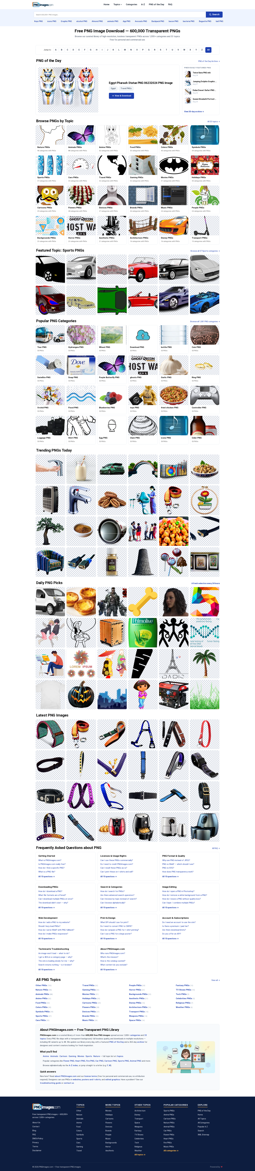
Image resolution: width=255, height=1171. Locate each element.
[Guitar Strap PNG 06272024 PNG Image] (50, 827)
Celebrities (139, 1139)
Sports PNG (123, 1061)
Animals (54, 1056)
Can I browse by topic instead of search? (118, 899)
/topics (119, 1056)
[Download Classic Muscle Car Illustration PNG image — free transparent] (173, 269)
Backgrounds (111, 1143)
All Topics (202, 1119)
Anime (46, 1056)
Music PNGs (89, 1020)
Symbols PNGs (44, 1011)
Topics (116, 4)
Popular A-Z (203, 1127)
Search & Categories (111, 887)
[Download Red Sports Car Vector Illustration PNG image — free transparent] (143, 300)
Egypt (113, 88)
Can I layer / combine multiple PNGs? (178, 903)
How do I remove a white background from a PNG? (184, 895)
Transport (139, 1119)
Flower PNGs (169, 1135)
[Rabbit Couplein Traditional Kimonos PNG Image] (112, 663)
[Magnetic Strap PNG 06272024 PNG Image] (204, 765)
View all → (215, 980)
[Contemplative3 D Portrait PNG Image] (173, 602)
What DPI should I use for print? (114, 922)
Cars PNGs (42, 1020)
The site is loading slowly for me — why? (56, 961)
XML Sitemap (203, 1135)
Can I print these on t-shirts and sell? (116, 872)
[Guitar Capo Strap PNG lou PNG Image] (173, 734)
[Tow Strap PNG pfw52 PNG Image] (173, 500)
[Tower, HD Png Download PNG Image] (173, 663)
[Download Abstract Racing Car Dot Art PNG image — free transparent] (81, 300)
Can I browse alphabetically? (112, 903)
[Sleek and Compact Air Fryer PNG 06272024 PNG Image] (173, 827)
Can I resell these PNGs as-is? (113, 868)
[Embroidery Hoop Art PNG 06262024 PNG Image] (204, 500)
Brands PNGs (90, 1016)
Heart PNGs (168, 1139)
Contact (35, 1126)
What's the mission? (109, 957)
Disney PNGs (137, 1003)
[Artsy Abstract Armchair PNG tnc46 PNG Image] (50, 562)
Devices (108, 1127)
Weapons (139, 1127)
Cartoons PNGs (91, 1003)
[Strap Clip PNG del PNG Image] (112, 734)
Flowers (108, 1123)
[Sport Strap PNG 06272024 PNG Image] (173, 796)
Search (201, 1131)
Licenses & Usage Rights (113, 856)
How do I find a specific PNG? (51, 868)
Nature (96, 1056)
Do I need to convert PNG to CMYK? (116, 926)
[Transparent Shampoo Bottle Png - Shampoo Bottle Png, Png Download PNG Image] (143, 632)
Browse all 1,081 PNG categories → (205, 321)
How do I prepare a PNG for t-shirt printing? (119, 930)
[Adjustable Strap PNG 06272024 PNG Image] (81, 827)
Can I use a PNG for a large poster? (116, 934)
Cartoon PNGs (170, 1119)
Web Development (48, 918)
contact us (69, 1083)
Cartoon (63, 1056)
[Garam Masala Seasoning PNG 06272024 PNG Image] (81, 531)
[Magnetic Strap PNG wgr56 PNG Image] (173, 765)
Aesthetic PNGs (138, 998)
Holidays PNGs (91, 998)
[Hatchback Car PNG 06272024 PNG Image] (112, 469)
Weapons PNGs (138, 1016)
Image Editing (169, 887)
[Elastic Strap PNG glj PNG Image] (112, 796)
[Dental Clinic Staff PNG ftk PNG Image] (143, 500)
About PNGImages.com (112, 949)
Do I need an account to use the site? (179, 922)
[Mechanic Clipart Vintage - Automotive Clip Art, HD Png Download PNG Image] (173, 632)
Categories (131, 4)
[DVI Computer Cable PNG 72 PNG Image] (81, 562)
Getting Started (46, 856)
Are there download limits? (174, 930)
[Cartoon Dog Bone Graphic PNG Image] (143, 602)
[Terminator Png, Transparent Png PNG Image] (112, 602)
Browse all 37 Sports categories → (205, 251)
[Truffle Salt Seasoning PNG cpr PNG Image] (112, 562)
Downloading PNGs (48, 887)
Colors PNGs (43, 1007)
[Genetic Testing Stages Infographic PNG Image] (204, 632)
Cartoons (109, 1119)
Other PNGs (44, 985)
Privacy (35, 1142)
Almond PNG (97, 21)
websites (77, 1079)
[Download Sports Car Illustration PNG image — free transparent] (204, 269)
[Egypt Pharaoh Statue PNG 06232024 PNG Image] (68, 89)
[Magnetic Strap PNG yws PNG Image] (50, 796)
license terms (90, 1076)
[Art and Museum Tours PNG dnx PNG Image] (204, 562)
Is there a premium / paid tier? (175, 926)
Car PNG (99, 1061)
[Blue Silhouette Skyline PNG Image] (112, 694)
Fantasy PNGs (184, 985)
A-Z (143, 4)
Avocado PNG (141, 21)
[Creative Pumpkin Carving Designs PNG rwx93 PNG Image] (81, 694)
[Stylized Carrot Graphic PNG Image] (143, 663)
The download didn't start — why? (53, 903)
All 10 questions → (46, 876)
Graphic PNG (66, 21)
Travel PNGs (126, 88)
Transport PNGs (138, 1011)
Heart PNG (80, 1061)
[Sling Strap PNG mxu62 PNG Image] (50, 765)
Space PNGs (137, 1020)
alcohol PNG (81, 21)
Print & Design (107, 918)
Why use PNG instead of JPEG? (176, 860)
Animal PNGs (169, 1127)
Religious (138, 1147)
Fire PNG (90, 1061)
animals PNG (112, 21)
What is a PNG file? (46, 872)
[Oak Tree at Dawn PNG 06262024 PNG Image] (50, 531)
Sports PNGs (44, 1016)
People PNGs (137, 985)
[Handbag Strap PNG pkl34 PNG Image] (81, 765)
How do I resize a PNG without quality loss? (181, 899)
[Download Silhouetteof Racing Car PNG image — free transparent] (50, 269)
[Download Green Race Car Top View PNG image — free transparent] (112, 300)
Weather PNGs (184, 1007)
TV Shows (139, 1135)
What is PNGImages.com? (49, 860)
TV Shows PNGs (185, 990)
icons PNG (51, 21)
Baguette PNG (205, 21)
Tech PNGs (182, 994)
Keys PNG (38, 21)
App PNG (126, 21)
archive (140, 1042)
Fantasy (138, 1131)
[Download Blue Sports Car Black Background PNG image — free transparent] (204, 300)
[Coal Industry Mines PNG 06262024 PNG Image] (143, 562)
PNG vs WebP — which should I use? (178, 864)
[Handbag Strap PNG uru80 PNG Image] (112, 765)
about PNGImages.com (66, 1076)
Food (78, 1127)
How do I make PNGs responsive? (53, 934)
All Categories (204, 1123)
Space (137, 1123)
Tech (137, 1143)
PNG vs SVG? (168, 868)
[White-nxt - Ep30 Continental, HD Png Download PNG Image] (50, 694)
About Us (36, 1122)
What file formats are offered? (52, 895)
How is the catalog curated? (112, 961)
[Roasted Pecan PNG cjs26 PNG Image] (112, 500)
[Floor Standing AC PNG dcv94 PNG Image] (50, 500)
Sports (89, 1056)
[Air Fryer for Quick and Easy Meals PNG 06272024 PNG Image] (204, 827)
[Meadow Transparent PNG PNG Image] (204, 694)
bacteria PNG (188, 21)
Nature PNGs (44, 990)
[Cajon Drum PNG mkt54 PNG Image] (112, 632)
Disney (137, 1115)
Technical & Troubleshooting (53, 949)
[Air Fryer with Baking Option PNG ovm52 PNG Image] (112, 827)
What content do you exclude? (113, 965)
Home (106, 4)
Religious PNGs (184, 1003)
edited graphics (112, 1079)
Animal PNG (135, 1061)
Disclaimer (36, 1150)
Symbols (80, 1135)
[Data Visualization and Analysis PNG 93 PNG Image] (173, 469)
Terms (35, 1146)
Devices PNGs (90, 1011)
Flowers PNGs (90, 1007)
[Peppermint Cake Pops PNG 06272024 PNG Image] (173, 562)
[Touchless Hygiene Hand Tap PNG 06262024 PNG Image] (50, 469)
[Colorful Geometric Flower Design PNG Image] (81, 663)
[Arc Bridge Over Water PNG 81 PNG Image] (143, 469)
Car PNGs (168, 1131)
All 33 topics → (213, 121)
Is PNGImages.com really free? (52, 864)
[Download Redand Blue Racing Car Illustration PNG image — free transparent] (50, 300)
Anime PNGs (43, 998)
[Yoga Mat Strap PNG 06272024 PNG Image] (50, 734)
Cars (78, 1143)
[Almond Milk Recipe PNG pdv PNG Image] (81, 469)
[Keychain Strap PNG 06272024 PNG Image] (204, 734)
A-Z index (73, 1065)
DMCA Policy (37, 1138)
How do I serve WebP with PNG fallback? (56, 930)
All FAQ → (216, 848)
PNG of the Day (156, 4)
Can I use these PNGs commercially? (116, 860)
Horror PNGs (137, 990)
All (208, 50)
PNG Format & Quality (173, 856)
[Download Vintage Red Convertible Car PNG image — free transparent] (143, 269)
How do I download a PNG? (50, 891)
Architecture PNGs (140, 1007)
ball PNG (219, 21)
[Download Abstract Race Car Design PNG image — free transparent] (112, 269)
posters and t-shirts (91, 1079)
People (108, 1135)
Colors (79, 1131)
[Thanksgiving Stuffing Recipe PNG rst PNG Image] (204, 469)
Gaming (72, 1056)
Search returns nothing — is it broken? (55, 965)
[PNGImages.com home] (42, 4)
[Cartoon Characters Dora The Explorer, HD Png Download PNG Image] (143, 694)
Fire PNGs (168, 1143)
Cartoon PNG (110, 1061)
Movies (81, 1056)
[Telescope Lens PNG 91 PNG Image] (112, 531)
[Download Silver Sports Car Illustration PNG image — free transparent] (81, 269)
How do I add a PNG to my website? (54, 922)
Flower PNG (68, 1061)
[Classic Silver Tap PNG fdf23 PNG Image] (81, 500)
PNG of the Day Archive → (209, 61)
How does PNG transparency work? (178, 872)
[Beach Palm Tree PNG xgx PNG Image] (204, 663)
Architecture (140, 1111)
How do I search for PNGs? (112, 891)
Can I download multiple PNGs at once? (55, 899)
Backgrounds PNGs (140, 994)
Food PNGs (43, 1003)
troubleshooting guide (50, 1083)
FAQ (170, 4)
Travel (79, 1151)
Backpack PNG (158, 21)
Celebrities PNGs (185, 998)
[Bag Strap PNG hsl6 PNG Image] (204, 796)
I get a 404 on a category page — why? (55, 957)
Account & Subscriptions (175, 918)
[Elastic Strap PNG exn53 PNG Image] (143, 796)
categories (135, 1035)
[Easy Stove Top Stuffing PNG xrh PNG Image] (173, 531)
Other (78, 1111)
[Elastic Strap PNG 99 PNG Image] (81, 796)
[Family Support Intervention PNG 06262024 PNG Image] (143, 531)
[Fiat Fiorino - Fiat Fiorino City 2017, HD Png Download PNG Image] (50, 602)
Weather (138, 1151)
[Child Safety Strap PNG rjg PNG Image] (143, 765)
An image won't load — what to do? (54, 953)
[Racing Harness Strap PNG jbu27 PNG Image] (143, 734)
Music (108, 1139)
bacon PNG (173, 21)
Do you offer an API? (171, 934)
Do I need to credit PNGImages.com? (116, 864)
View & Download (123, 96)
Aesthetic (109, 1151)
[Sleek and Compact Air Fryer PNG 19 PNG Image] (143, 827)
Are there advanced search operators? (117, 895)
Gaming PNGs (90, 990)
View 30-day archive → (194, 111)
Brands (108, 1131)
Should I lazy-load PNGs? (49, 926)
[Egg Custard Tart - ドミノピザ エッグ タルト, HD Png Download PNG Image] (81, 602)
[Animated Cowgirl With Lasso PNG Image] (81, 632)
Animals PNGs (44, 994)
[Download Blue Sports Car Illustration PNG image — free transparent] (173, 300)
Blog (34, 1130)
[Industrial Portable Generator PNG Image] (173, 694)
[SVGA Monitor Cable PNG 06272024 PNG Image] (204, 531)
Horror (108, 1147)
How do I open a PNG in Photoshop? (178, 891)
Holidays (109, 1115)
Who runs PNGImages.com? (112, 953)
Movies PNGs (90, 994)
